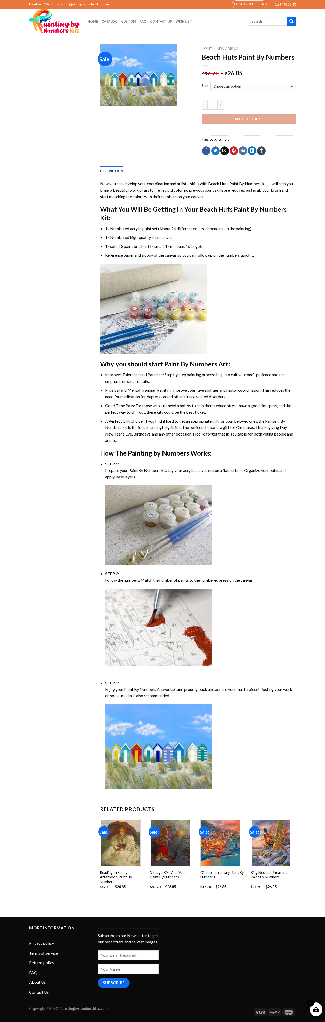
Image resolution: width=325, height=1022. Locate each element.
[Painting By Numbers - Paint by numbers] (54, 21)
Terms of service (43, 953)
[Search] (291, 21)
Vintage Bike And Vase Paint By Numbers (168, 874)
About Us (37, 982)
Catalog (110, 21)
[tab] (111, 171)
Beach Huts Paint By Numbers (234, 183)
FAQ (143, 21)
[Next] (295, 858)
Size (205, 86)
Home (93, 21)
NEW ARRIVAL (228, 49)
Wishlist (184, 21)
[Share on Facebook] (206, 150)
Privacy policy (41, 943)
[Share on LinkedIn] (252, 150)
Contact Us (161, 21)
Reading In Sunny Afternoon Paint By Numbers (116, 877)
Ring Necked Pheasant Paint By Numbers (269, 874)
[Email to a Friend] (224, 150)
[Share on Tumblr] (261, 150)
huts (226, 139)
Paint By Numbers (190, 364)
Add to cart (248, 118)
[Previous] (100, 858)
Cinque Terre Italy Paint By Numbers (222, 874)
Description (111, 171)
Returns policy (41, 962)
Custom (128, 21)
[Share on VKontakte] (243, 150)
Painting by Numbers (158, 453)
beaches (216, 139)
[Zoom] (106, 100)
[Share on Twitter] (215, 150)
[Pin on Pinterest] (234, 150)
